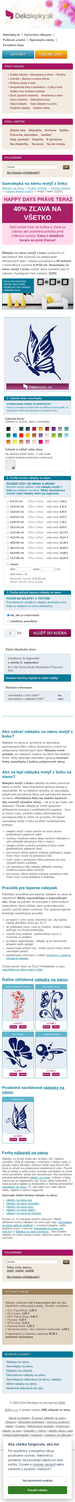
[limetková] (53, 435)
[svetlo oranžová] (8, 441)
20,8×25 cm (17, 517)
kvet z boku (18, 1034)
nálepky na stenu (51, 979)
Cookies (20, 1426)
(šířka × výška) (35, 501)
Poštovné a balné (14, 40)
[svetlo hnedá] (21, 441)
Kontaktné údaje (13, 45)
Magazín (11, 1422)
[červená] (21, 435)
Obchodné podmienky (31, 1422)
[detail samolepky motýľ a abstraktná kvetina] (13, 1026)
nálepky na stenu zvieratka (22, 1203)
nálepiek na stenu (31, 1153)
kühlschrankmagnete (16, 1435)
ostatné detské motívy (19, 191)
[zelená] (8, 435)
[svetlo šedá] (47, 435)
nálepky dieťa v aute (60, 1430)
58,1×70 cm (17, 547)
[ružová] (47, 441)
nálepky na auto (11, 1430)
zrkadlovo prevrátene (23, 621)
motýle (19, 1270)
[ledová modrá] (66, 435)
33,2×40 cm (17, 532)
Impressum (63, 1426)
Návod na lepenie (19, 1418)
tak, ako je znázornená (24, 615)
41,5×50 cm (17, 537)
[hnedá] (47, 429)
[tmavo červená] (34, 429)
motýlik (29, 1270)
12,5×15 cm (17, 506)
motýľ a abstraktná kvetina (18, 987)
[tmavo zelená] (21, 429)
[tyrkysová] (66, 429)
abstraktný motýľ (51, 1034)
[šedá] (60, 429)
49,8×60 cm (17, 542)
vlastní (14, 564)
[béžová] (34, 441)
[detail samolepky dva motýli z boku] (46, 1026)
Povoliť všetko (37, 1490)
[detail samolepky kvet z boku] (13, 1074)
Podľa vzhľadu (37, 188)
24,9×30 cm (17, 522)
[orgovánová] (27, 441)
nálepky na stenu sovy (20, 1206)
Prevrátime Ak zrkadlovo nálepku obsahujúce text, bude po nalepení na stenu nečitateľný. (36, 602)
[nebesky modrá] (14, 435)
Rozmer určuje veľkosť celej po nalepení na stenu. (35, 488)
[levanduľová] (40, 435)
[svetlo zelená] (60, 435)
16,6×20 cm (17, 511)
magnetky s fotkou (35, 1430)
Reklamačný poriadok (41, 1426)
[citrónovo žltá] (14, 441)
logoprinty (37, 1435)
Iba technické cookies (37, 1480)
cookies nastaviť (44, 1464)
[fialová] (53, 429)
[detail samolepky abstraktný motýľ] (46, 1074)
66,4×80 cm (17, 552)
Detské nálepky (60, 188)
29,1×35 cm (17, 527)
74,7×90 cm (17, 558)
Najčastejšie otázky (42, 40)
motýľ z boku (18, 1099)
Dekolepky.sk (11, 34)
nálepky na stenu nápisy (21, 1209)
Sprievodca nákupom (38, 34)
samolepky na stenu (14, 1187)
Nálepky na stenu (13, 188)
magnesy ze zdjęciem (58, 1435)
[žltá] (27, 435)
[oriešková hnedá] (34, 435)
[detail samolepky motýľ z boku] (13, 1139)
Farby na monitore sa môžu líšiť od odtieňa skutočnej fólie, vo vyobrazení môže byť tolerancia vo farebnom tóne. (37, 407)
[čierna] (8, 429)
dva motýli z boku (51, 987)
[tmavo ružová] (40, 441)
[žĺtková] (40, 429)
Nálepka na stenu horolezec (32, 1231)
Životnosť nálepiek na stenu (48, 1418)
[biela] (14, 429)
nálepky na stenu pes (19, 1200)
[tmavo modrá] (27, 429)
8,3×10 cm (16, 501)
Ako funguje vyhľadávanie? (23, 172)
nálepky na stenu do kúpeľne (23, 1213)
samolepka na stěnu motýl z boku (22, 969)
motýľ (10, 1270)
